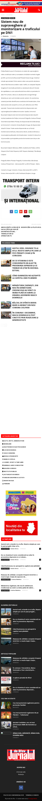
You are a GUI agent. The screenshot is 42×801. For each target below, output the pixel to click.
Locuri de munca (10, 450)
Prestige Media (32, 798)
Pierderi (7, 484)
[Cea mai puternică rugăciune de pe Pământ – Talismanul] (6, 715)
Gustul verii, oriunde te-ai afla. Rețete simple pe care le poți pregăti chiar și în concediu (26, 252)
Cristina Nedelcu (16, 579)
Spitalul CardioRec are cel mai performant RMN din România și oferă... (24, 725)
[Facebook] (21, 788)
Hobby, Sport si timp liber (13, 462)
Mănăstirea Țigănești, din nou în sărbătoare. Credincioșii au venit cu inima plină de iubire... (17, 587)
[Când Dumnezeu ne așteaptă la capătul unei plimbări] (6, 277)
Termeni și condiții (32, 795)
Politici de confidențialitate (13, 795)
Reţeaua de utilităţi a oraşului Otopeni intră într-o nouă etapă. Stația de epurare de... (19, 576)
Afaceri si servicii (10, 468)
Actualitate (5, 18)
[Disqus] (21, 355)
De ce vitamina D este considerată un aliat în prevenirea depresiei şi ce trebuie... (17, 556)
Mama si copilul (9, 459)
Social (13, 18)
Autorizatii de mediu (11, 474)
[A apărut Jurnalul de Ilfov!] (6, 680)
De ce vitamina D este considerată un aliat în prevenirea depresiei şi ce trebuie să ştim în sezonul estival (25, 266)
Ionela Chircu (14, 548)
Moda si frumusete (11, 456)
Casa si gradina (9, 453)
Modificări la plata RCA (31, 227)
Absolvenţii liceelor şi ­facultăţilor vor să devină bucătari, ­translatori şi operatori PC (10, 231)
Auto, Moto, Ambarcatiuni (14, 441)
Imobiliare (7, 444)
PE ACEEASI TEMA (8, 243)
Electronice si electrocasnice (15, 447)
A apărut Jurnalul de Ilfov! (22, 678)
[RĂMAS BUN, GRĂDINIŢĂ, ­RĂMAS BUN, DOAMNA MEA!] (6, 735)
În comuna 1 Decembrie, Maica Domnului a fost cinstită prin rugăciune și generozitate (25, 316)
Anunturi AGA (8, 480)
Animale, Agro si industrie (13, 465)
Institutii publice (10, 471)
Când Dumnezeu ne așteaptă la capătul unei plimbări (26, 276)
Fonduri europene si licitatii (13, 477)
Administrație (6, 579)
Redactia (5, 36)
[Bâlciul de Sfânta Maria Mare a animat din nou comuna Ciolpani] (6, 305)
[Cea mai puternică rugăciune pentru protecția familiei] (6, 705)
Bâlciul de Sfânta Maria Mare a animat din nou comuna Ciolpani (24, 305)
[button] (39, 10)
